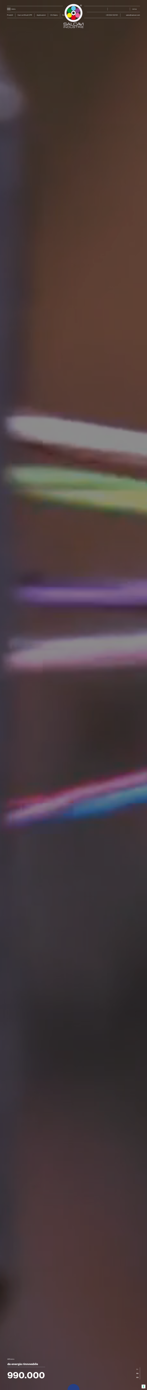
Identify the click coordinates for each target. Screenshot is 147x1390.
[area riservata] (103, 9)
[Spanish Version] (126, 9)
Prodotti (10, 15)
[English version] (115, 9)
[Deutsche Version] (118, 9)
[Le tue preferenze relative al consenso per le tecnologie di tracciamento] (143, 1386)
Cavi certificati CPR (25, 15)
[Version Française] (122, 9)
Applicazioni (41, 15)
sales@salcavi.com (133, 15)
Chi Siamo (54, 15)
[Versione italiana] (111, 9)
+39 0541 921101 (112, 15)
